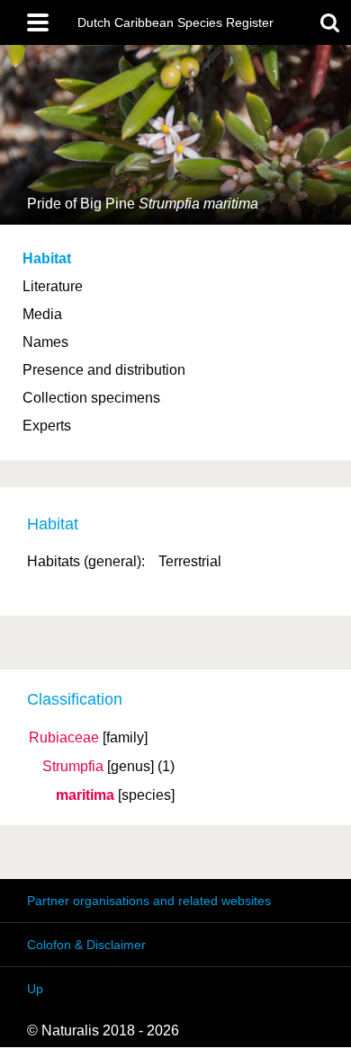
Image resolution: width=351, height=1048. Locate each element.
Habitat (46, 258)
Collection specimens (91, 397)
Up (35, 988)
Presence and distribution (103, 369)
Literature (52, 286)
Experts (46, 425)
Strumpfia (73, 766)
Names (45, 342)
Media (42, 314)
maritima (85, 795)
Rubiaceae (64, 738)
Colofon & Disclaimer (86, 944)
